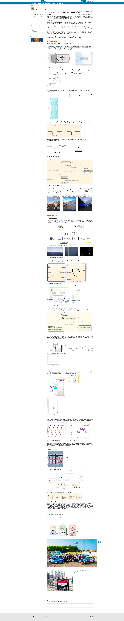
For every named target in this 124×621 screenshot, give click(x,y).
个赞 (88, 14)
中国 (92, 616)
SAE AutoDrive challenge (51, 22)
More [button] (62, 3)
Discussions (54, 3)
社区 (42, 1)
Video (38, 29)
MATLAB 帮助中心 (37, 1)
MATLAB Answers (33, 3)
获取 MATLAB (83, 1)
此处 (53, 601)
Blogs (60, 3)
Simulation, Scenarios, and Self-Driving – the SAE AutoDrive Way (63, 12)
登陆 (88, 1)
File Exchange (39, 3)
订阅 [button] (38, 5)
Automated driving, (50, 517)
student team (50, 43)
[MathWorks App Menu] (92, 1)
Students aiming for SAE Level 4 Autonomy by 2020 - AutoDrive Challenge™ (99, 542)
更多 (31, 36)
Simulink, (54, 517)
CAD (38, 32)
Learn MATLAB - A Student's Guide (38, 14)
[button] (91, 1)
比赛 (57, 3)
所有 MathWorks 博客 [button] (33, 5)
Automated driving (38, 31)
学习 (45, 1)
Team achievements (58, 517)
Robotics (38, 30)
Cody (43, 3)
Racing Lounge (69, 511)
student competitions (82, 509)
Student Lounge (38, 8)
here (51, 18)
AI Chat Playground (48, 3)
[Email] (88, 517)
